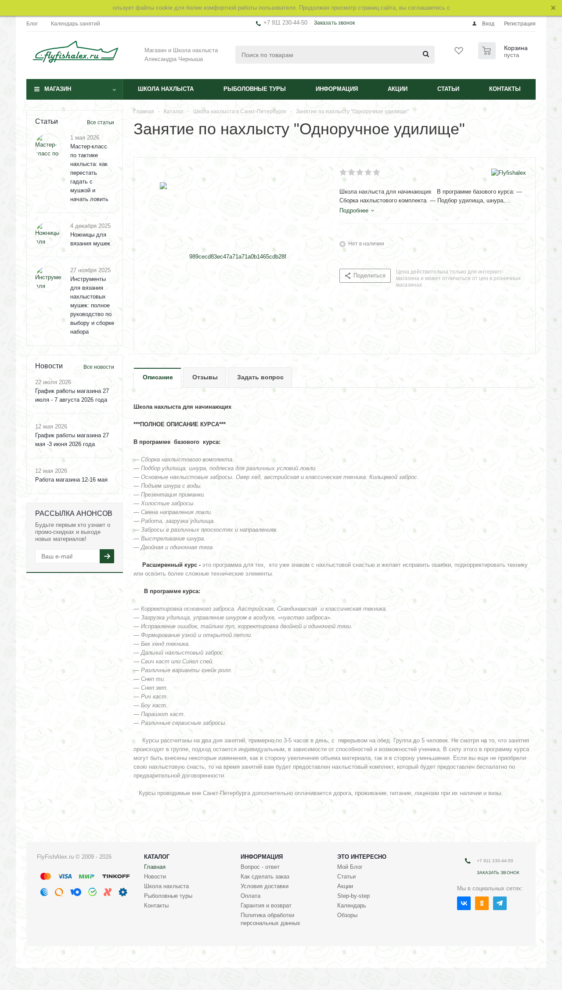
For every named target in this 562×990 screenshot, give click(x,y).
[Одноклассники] (482, 903)
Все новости (98, 367)
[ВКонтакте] (464, 903)
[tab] (356, 210)
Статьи (448, 89)
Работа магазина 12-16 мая (71, 479)
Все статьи (100, 122)
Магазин (57, 89)
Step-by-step (353, 896)
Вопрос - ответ (260, 867)
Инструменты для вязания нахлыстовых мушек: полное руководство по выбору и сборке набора (92, 305)
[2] (352, 172)
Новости (155, 876)
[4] (368, 172)
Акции (397, 89)
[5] (377, 172)
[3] (360, 172)
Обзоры (347, 915)
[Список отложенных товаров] (459, 53)
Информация (337, 89)
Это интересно (361, 856)
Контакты (505, 89)
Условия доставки (264, 886)
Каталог (156, 856)
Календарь (351, 905)
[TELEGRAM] (500, 903)
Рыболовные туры (254, 89)
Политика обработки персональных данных (270, 919)
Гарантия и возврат (266, 905)
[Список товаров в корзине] (504, 56)
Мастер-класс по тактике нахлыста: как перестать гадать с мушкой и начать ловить (89, 172)
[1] (343, 172)
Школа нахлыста (166, 89)
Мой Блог (350, 867)
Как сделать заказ (265, 876)
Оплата (250, 896)
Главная (155, 867)
